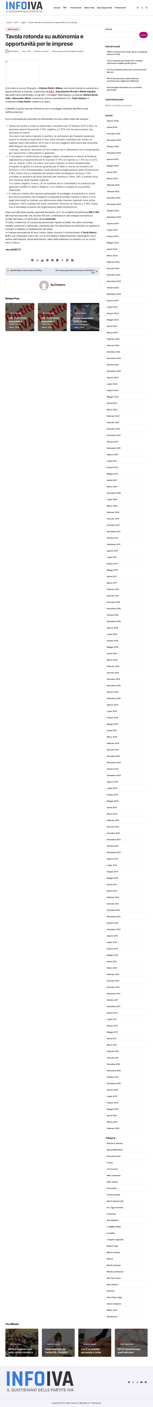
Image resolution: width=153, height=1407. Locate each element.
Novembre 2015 (114, 685)
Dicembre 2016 (113, 602)
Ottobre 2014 (113, 769)
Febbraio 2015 (113, 743)
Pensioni (110, 1291)
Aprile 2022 (112, 403)
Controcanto (112, 1169)
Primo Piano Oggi (114, 1297)
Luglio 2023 (112, 307)
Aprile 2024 (112, 249)
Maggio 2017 (112, 570)
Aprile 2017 (112, 576)
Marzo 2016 (112, 660)
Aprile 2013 (112, 884)
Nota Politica (112, 1284)
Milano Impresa (113, 1252)
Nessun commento (41, 51)
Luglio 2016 (112, 634)
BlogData (83, 1403)
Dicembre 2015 (113, 679)
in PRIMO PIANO (114, 1227)
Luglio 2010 (112, 1096)
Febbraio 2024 (113, 262)
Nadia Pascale (15, 324)
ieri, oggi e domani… (116, 1207)
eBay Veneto (112, 1182)
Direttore (59, 284)
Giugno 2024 (113, 236)
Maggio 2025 (113, 166)
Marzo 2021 (112, 486)
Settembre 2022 (114, 371)
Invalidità (111, 1233)
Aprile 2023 (112, 326)
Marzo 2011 (112, 1045)
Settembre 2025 (114, 153)
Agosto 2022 (113, 377)
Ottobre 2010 (113, 1077)
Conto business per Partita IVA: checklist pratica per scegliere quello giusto (125, 62)
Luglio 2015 (112, 711)
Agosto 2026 (113, 121)
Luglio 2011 (112, 1019)
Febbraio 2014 (113, 820)
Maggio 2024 (113, 243)
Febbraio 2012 (113, 974)
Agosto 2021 (112, 454)
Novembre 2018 (114, 493)
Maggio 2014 (112, 801)
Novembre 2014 (114, 762)
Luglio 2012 (112, 942)
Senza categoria (114, 1304)
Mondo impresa (13, 29)
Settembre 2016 (114, 621)
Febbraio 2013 (113, 897)
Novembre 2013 (114, 839)
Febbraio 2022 (113, 416)
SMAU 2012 (112, 1310)
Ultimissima (112, 1316)
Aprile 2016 (112, 653)
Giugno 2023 (112, 313)
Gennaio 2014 (113, 827)
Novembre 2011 (113, 993)
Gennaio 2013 (113, 904)
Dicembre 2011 (113, 987)
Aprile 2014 (112, 807)
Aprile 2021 (112, 480)
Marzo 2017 (112, 583)
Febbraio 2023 (113, 339)
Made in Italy (89, 8)
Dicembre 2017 (113, 525)
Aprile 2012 (112, 961)
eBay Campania (114, 1175)
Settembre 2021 (114, 448)
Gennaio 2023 (113, 345)
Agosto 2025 (113, 159)
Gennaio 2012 (113, 981)
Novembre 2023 (114, 281)
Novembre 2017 (114, 531)
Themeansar (96, 1403)
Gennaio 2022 (113, 422)
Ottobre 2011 (112, 1000)
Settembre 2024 (114, 217)
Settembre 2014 (114, 775)
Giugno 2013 (112, 872)
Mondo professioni (115, 1272)
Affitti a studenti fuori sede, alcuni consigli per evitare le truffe (127, 53)
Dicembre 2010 (113, 1064)
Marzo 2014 (112, 814)
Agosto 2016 (112, 628)
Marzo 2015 (112, 737)
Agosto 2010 (112, 1090)
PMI (64, 8)
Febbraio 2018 (113, 512)
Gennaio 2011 (113, 1058)
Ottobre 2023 (113, 288)
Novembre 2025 (114, 140)
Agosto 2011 (112, 1013)
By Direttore (14, 51)
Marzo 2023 (112, 332)
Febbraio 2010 (113, 1128)
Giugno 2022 (112, 390)
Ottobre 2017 (112, 538)
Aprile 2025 (112, 172)
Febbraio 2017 (113, 589)
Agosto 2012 (112, 936)
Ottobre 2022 (113, 365)
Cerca (108, 29)
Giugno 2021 (112, 467)
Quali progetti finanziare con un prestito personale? (124, 88)
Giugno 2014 (112, 795)
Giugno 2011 (112, 1026)
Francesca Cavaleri (82, 324)
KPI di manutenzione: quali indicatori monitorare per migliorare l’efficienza (123, 79)
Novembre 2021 (114, 435)
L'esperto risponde (115, 1239)
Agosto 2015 (112, 705)
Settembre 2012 (114, 929)
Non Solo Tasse (114, 1278)
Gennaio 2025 (113, 191)
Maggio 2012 (112, 955)
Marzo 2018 (112, 506)
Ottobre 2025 (113, 146)
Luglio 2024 (112, 230)
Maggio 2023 (113, 320)
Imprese (57, 8)
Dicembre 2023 (113, 275)
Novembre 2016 (114, 608)
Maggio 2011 (112, 1032)
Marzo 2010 (112, 1122)
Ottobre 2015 (112, 692)
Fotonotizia (112, 1188)
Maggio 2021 (112, 474)
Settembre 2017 (114, 544)
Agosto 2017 (112, 551)
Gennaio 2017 (113, 596)
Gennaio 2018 (113, 519)
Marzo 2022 (112, 409)
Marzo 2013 (112, 891)
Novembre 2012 (114, 916)
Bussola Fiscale (114, 1156)
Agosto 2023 (113, 300)
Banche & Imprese (115, 1143)
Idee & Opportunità (104, 8)
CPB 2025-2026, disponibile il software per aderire (19, 321)
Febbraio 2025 (113, 185)
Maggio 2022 (113, 397)
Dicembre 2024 (114, 198)
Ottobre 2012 (112, 923)
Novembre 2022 (114, 358)
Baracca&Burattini (115, 1150)
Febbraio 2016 (113, 666)
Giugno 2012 (112, 949)
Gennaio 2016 (113, 673)
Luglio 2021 (112, 461)
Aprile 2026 (112, 127)
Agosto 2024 (113, 223)
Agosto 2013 (112, 859)
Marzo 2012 (112, 968)
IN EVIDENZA (113, 1220)
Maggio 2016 (112, 647)
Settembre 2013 (114, 852)
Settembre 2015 (114, 698)
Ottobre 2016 (112, 615)
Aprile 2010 (112, 1115)
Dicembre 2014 (113, 756)
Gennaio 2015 (113, 750)
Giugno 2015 (112, 718)
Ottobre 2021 (112, 442)
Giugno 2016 (112, 640)
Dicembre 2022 (113, 352)
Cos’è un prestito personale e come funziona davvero (126, 70)
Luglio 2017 (112, 557)
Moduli (110, 1259)
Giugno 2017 (112, 563)
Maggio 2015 (112, 724)
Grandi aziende (113, 1195)
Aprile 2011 (111, 1038)
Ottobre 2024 (113, 211)
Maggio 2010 (112, 1109)
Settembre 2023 (114, 294)
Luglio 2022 (112, 384)
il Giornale (111, 1214)
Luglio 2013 (112, 865)
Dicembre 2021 (113, 429)
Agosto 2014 (112, 782)
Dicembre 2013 (113, 833)
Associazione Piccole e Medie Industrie (68, 51)
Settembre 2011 (113, 1006)
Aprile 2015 (112, 730)
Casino (110, 1162)
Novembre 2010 (114, 1070)
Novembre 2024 (114, 204)
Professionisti (75, 8)
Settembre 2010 (114, 1083)
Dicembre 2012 (113, 910)
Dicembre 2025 (113, 134)
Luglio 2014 (112, 788)
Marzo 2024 (112, 255)
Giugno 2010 (112, 1103)
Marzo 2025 (112, 178)
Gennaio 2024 (113, 268)
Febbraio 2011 (113, 1051)
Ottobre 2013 (112, 846)
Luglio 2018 (112, 499)
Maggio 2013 (112, 878)
